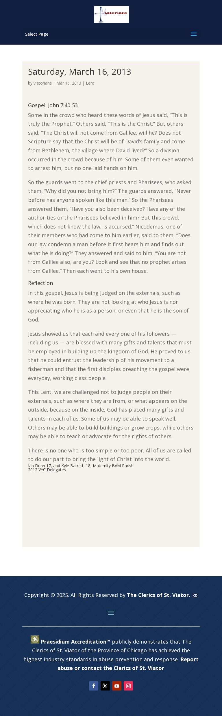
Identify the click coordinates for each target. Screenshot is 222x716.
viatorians (43, 83)
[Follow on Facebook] (93, 686)
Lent (90, 83)
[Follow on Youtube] (116, 686)
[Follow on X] (105, 686)
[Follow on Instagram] (128, 686)
